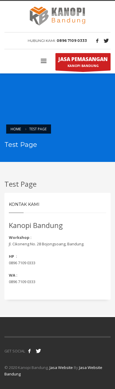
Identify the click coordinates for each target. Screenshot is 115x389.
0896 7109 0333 (72, 40)
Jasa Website (61, 367)
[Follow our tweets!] (38, 351)
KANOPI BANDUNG (83, 62)
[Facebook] (97, 40)
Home (16, 129)
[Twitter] (106, 40)
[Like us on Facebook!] (29, 351)
